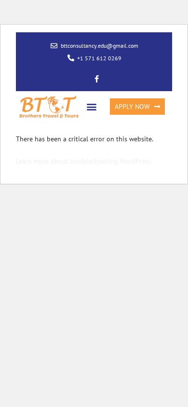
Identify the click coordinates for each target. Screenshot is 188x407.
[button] (92, 107)
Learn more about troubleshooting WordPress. (84, 161)
